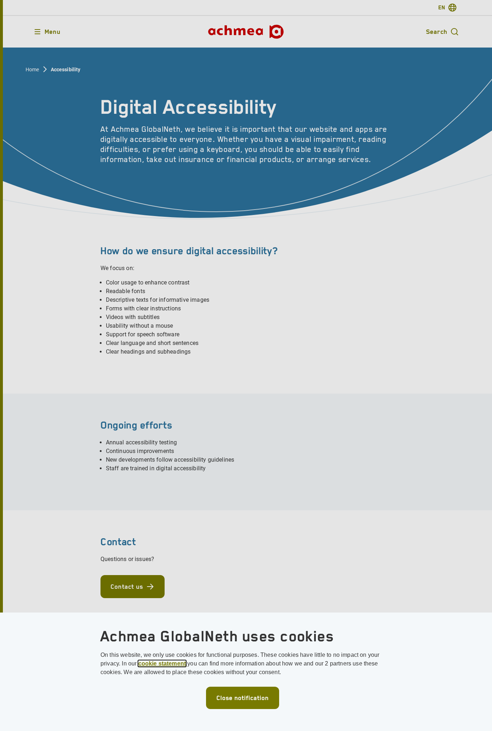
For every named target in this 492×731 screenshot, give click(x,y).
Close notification (242, 698)
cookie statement (162, 663)
